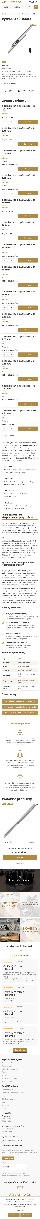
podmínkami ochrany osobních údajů (16, 1176)
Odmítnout (13, 1215)
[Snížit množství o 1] (4, 122)
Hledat (29, 7)
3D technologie (7, 1081)
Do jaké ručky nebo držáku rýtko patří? (20, 701)
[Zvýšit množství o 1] (12, 122)
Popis (5, 436)
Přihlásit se (8, 1158)
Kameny (5, 1075)
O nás (4, 1108)
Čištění (4, 1072)
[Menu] (36, 7)
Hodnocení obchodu (20, 946)
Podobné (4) (14, 436)
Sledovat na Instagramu (20, 880)
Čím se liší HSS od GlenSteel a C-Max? (19, 713)
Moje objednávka (8, 1096)
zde (23, 1206)
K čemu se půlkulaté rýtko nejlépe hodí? (20, 707)
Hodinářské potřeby (9, 1078)
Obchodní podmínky (10, 1099)
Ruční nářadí (7, 1066)
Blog (3, 1102)
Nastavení (20, 1210)
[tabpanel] (20, 832)
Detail (20, 857)
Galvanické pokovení (10, 1069)
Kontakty (5, 1105)
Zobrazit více (20, 1050)
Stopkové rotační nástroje (12, 1063)
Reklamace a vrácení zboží (12, 1093)
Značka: (6, 68)
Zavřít (28, 94)
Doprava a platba (9, 1090)
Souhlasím (26, 1215)
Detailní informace (9, 84)
